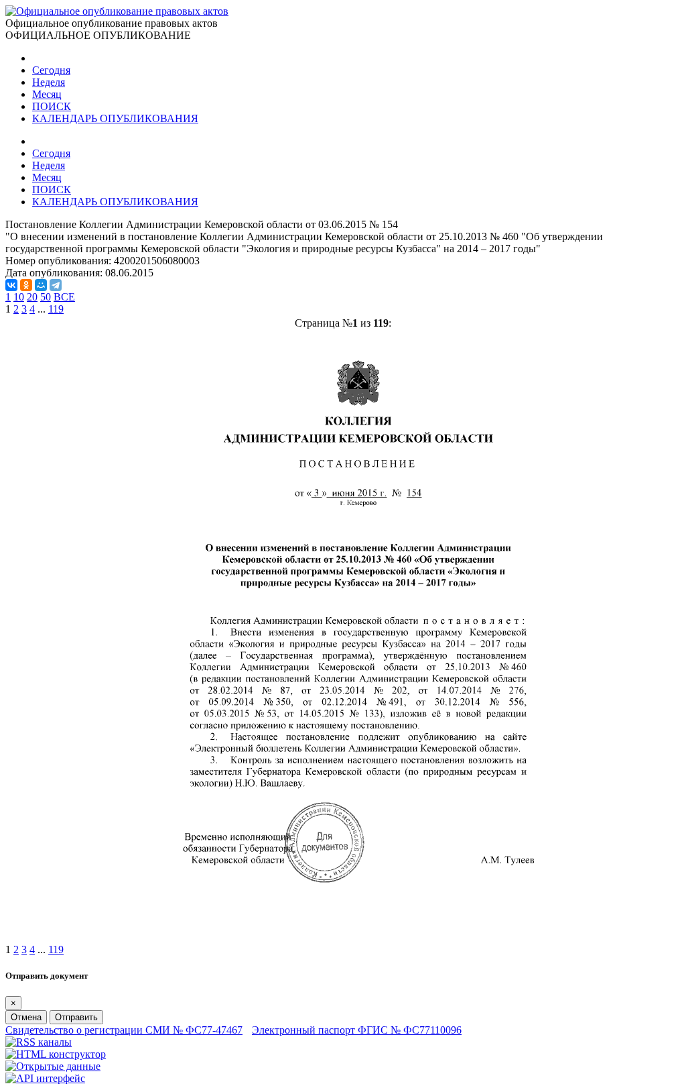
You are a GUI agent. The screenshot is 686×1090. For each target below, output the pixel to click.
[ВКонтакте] (11, 285)
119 (56, 309)
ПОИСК (51, 106)
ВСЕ (64, 297)
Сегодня (51, 70)
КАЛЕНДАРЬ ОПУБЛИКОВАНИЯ (115, 118)
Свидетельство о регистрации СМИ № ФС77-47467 (124, 1030)
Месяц (47, 94)
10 (18, 297)
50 (45, 297)
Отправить (76, 1017)
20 (32, 297)
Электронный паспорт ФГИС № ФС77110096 (357, 1030)
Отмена (26, 1017)
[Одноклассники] (26, 285)
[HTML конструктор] (55, 1054)
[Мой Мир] (41, 285)
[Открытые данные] (52, 1066)
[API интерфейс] (45, 1078)
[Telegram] (56, 285)
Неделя (48, 82)
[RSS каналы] (38, 1042)
